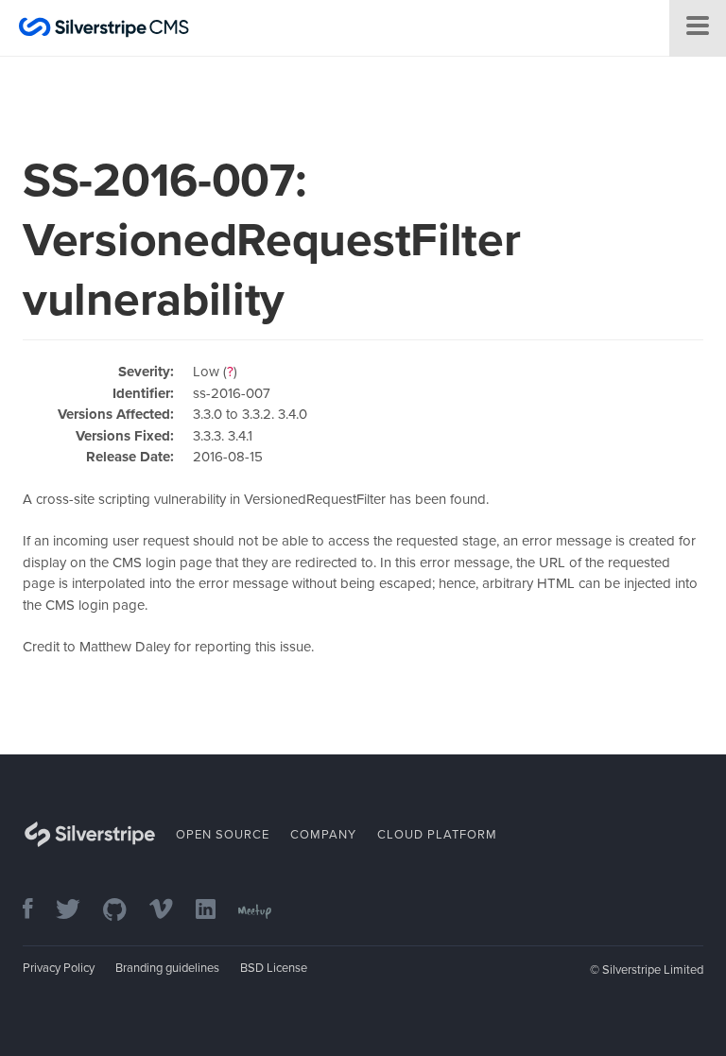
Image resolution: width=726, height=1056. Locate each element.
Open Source (222, 834)
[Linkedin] (215, 911)
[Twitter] (77, 911)
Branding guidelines (167, 968)
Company (323, 834)
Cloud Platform (437, 834)
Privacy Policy (59, 968)
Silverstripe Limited (652, 970)
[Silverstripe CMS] (104, 29)
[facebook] (37, 911)
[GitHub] (124, 911)
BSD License (273, 968)
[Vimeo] (170, 911)
